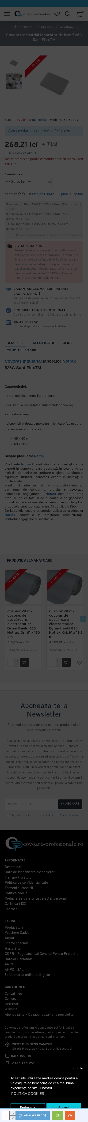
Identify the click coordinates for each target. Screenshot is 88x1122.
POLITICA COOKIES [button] (27, 1094)
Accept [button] (63, 1107)
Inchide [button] (77, 1068)
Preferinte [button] (27, 1107)
